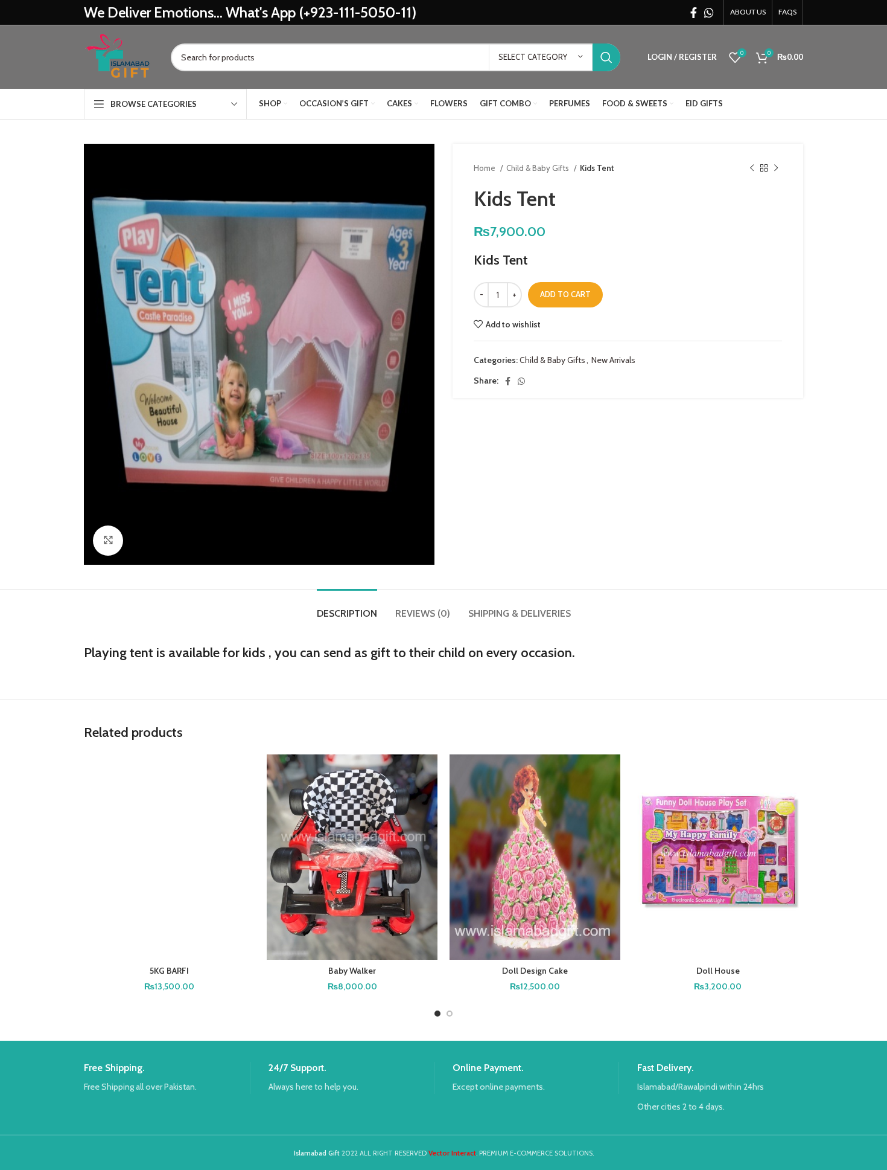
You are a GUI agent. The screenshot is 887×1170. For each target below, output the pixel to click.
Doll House (718, 970)
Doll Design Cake (535, 970)
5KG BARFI (169, 970)
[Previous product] (752, 168)
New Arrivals (613, 360)
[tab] (347, 607)
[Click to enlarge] (108, 541)
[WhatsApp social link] (709, 13)
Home (485, 168)
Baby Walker (352, 970)
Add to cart (565, 294)
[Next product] (776, 168)
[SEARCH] (606, 57)
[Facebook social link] (694, 13)
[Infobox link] (167, 1078)
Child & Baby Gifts (538, 168)
